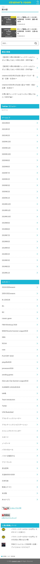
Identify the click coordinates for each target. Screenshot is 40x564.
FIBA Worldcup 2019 (9, 325)
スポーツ (5, 437)
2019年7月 (6, 235)
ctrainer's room (20, 2)
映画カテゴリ (7, 487)
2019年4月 (6, 254)
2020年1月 (6, 198)
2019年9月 (6, 223)
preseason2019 (7, 368)
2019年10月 (6, 216)
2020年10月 (6, 154)
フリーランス (7, 462)
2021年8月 (6, 123)
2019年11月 (6, 210)
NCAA (4, 343)
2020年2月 (6, 191)
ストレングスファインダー (11, 431)
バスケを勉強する (8, 456)
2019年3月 (6, 260)
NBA (3, 337)
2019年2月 (6, 266)
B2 (3, 312)
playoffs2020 (6, 362)
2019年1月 (6, 273)
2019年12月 (6, 204)
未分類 (4, 493)
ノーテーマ (6, 443)
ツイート (5, 110)
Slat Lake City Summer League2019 (15, 381)
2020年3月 (6, 185)
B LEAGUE (6, 300)
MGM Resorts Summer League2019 (15, 331)
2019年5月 (6, 248)
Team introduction (8, 399)
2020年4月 (6, 179)
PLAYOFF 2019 (7, 356)
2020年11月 (6, 148)
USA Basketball (7, 412)
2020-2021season (8, 293)
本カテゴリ (6, 499)
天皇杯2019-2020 (8, 474)
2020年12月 (6, 141)
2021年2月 (6, 135)
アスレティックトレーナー (11, 418)
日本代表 (5, 481)
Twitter (4, 406)
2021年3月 (6, 129)
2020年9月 (6, 160)
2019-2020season (8, 287)
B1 (3, 306)
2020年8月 (6, 166)
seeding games (7, 375)
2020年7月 (6, 173)
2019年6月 (6, 241)
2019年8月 (6, 229)
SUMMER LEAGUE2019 (11, 387)
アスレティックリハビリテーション (15, 424)
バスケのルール (7, 449)
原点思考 (5, 468)
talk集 (4, 393)
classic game (7, 318)
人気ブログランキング (9, 518)
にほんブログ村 (15, 508)
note (3, 350)
